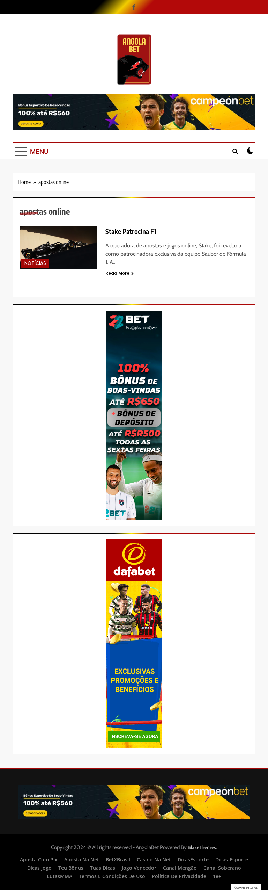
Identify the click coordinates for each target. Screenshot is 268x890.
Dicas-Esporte (231, 859)
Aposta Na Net (81, 859)
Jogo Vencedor (139, 867)
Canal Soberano (222, 867)
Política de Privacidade (179, 876)
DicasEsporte (193, 859)
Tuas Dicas (102, 867)
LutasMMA (59, 876)
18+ (217, 876)
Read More (117, 273)
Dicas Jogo (39, 867)
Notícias (35, 263)
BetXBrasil (118, 859)
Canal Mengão (180, 867)
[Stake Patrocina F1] (58, 247)
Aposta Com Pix (39, 859)
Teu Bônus (70, 867)
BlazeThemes (202, 847)
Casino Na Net (154, 859)
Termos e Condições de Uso (112, 876)
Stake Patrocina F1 (130, 231)
